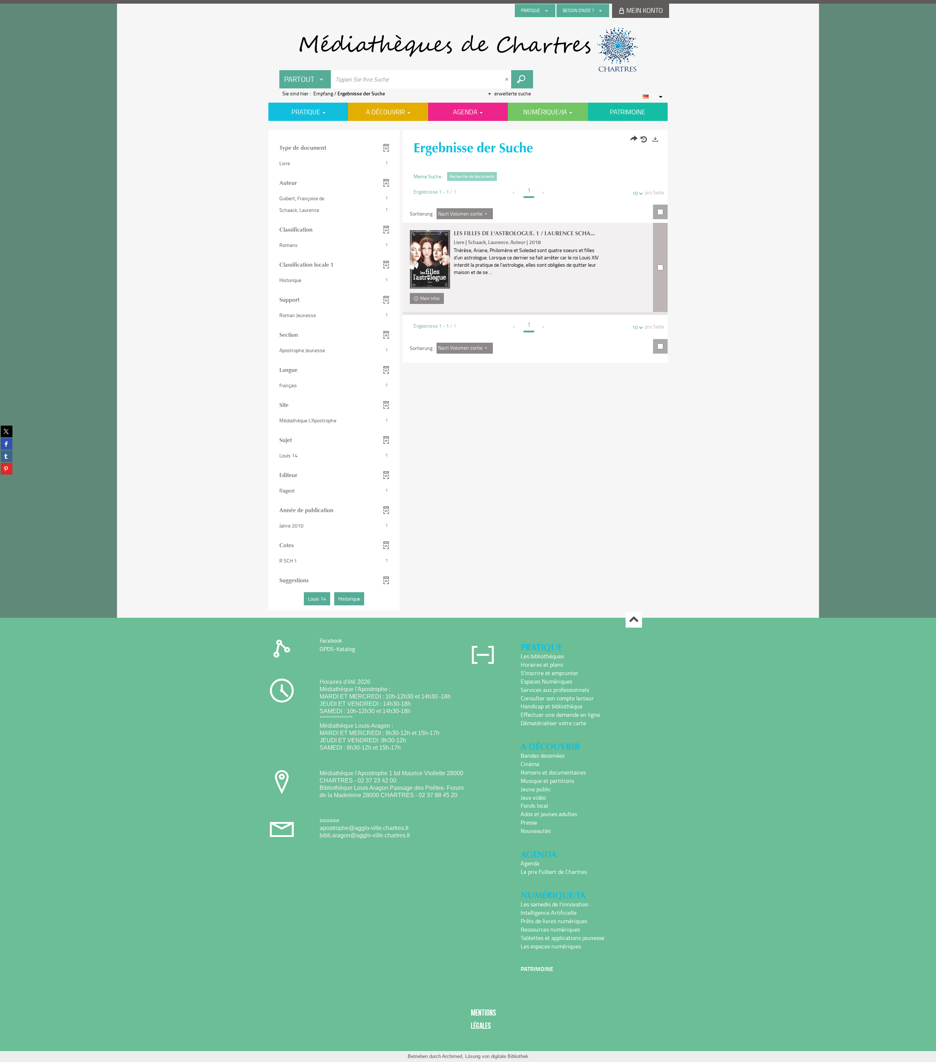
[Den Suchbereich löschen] (507, 79)
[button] (334, 163)
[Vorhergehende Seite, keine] (514, 192)
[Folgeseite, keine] (543, 192)
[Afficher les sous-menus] (546, 10)
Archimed (452, 1056)
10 (635, 193)
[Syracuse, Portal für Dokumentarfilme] (468, 50)
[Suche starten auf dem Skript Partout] (522, 79)
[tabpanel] (468, 371)
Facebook (331, 640)
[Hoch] (634, 620)
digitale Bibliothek (509, 1056)
